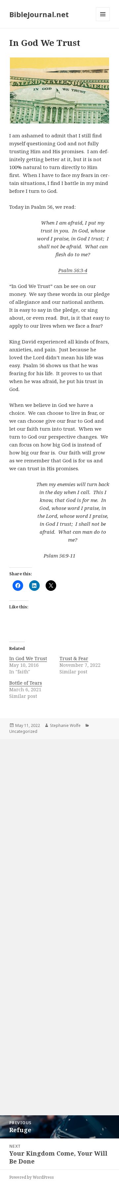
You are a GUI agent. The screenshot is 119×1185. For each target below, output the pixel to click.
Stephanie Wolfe (65, 725)
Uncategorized (23, 731)
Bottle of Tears (25, 683)
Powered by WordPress (31, 1177)
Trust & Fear (74, 658)
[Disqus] (59, 830)
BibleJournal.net (39, 14)
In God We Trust (28, 658)
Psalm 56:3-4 (72, 270)
